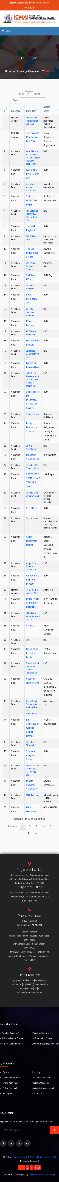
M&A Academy (32, 795)
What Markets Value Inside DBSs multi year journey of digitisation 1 (33, 157)
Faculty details (9, 1093)
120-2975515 (23, 925)
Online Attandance (40, 1083)
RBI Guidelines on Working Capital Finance (32, 727)
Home (8, 71)
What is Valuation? (10, 1033)
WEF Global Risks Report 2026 (32, 174)
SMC (28, 640)
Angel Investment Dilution (31, 540)
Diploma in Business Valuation (45, 1043)
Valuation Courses (40, 1033)
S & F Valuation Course (12, 1043)
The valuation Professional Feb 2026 (32, 137)
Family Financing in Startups (31, 427)
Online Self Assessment (43, 1088)
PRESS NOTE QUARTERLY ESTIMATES (32, 603)
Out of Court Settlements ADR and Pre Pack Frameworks (31, 707)
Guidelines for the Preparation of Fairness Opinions (32, 400)
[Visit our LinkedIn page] (19, 1143)
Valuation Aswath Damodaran (31, 187)
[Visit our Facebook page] (3, 1143)
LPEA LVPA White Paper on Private (33, 616)
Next (37, 833)
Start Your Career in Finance (30, 266)
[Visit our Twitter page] (11, 1143)
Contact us (37, 1093)
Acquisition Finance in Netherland (31, 566)
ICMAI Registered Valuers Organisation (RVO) (33, 1157)
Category (15, 111)
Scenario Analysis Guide (30, 755)
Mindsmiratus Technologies (43, 1174)
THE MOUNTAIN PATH (31, 200)
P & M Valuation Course (12, 1038)
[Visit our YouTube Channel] (27, 1143)
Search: (16, 100)
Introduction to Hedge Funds (32, 653)
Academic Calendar (41, 1077)
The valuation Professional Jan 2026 (32, 120)
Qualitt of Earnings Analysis (30, 312)
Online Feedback (9, 1088)
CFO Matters (32, 508)
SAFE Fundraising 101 (31, 298)
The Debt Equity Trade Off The (32, 252)
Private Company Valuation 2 (31, 785)
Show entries (29, 93)
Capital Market (32, 518)
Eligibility (36, 1072)
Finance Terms (32, 414)
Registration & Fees (11, 1077)
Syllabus (6, 1072)
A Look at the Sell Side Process (32, 579)
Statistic (30, 625)
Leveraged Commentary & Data (32, 354)
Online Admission (10, 1083)
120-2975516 (36, 925)
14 (27, 833)
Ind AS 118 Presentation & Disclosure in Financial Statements (32, 379)
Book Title (31, 111)
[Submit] (54, 1130)
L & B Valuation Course (42, 1038)
